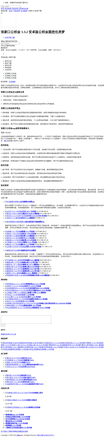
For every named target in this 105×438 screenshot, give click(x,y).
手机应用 (14, 8)
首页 (2, 8)
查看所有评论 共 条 (8, 334)
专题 (26, 8)
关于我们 (4, 431)
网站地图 (18, 431)
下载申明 (11, 431)
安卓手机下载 (10, 37)
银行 (5, 141)
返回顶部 (24, 431)
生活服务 (24, 11)
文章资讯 (21, 8)
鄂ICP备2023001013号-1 (45, 435)
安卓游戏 (8, 8)
